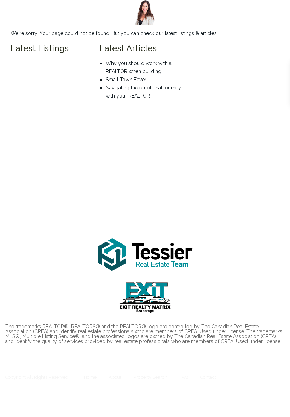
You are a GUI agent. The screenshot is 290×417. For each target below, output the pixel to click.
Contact (208, 377)
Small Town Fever (126, 79)
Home (90, 377)
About (115, 377)
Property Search (150, 377)
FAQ (183, 377)
